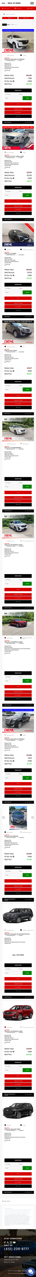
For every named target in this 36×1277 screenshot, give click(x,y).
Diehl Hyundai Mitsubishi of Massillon (9, 900)
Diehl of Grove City (7, 510)
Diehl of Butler (7, 316)
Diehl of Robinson (7, 122)
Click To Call (18, 116)
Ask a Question (18, 112)
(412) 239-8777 (7, 8)
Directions (18, 8)
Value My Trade (18, 109)
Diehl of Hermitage (8, 219)
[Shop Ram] (3, 3)
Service (31, 8)
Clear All (4, 24)
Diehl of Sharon (7, 413)
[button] (32, 40)
